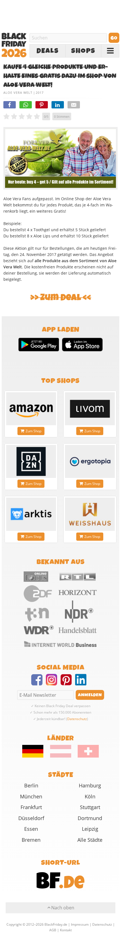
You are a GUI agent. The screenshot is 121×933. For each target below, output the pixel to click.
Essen (31, 828)
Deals (48, 51)
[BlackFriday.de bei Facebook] (38, 683)
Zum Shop (33, 431)
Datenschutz (77, 718)
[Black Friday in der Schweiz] (85, 756)
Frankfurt (31, 807)
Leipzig (90, 828)
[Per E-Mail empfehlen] (74, 104)
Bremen (31, 839)
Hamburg (90, 785)
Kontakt (66, 930)
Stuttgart (90, 807)
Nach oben (62, 908)
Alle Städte (89, 839)
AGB (52, 930)
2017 (40, 92)
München (31, 796)
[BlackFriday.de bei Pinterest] (67, 683)
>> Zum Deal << (60, 297)
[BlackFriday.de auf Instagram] (53, 683)
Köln (90, 796)
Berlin (31, 785)
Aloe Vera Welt (17, 92)
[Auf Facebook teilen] (9, 104)
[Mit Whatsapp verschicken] (25, 104)
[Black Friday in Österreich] (60, 756)
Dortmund (90, 818)
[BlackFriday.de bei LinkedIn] (82, 683)
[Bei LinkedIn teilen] (57, 104)
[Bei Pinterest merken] (41, 104)
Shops (83, 51)
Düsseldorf (31, 818)
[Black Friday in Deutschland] (35, 756)
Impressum (80, 924)
